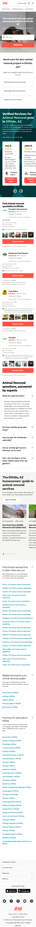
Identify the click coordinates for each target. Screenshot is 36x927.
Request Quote (18, 241)
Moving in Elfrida (8, 766)
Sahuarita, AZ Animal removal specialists (17, 642)
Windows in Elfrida (9, 838)
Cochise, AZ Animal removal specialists (16, 592)
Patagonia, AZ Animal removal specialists (17, 618)
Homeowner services (9, 862)
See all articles (11, 500)
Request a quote (11, 180)
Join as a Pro (22, 3)
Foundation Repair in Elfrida (12, 834)
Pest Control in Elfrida (10, 693)
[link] (7, 174)
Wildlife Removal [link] (17, 9)
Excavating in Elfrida (9, 737)
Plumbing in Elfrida (9, 744)
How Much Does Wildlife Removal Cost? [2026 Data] (14, 526)
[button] (5, 235)
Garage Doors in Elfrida (10, 809)
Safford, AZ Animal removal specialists (16, 635)
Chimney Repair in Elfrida (11, 703)
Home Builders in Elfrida (11, 777)
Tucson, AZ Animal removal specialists (16, 631)
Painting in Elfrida (8, 751)
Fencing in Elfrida (8, 762)
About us (5, 879)
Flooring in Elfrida (8, 820)
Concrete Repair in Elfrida (11, 759)
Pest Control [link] (6, 9)
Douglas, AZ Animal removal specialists (17, 588)
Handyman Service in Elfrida (12, 812)
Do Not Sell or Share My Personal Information (18, 920)
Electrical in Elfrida (9, 769)
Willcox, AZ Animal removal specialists (16, 611)
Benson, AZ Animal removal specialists (16, 614)
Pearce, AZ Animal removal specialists (16, 584)
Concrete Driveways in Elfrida (13, 755)
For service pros (7, 868)
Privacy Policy (23, 914)
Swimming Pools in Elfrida (11, 773)
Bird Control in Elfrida (10, 707)
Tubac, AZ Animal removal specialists (16, 665)
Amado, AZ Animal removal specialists (16, 655)
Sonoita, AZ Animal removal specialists (16, 628)
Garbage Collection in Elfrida (12, 823)
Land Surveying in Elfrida (11, 748)
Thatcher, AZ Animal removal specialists (17, 638)
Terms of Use (13, 914)
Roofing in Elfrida (8, 696)
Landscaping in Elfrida (10, 791)
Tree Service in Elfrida (10, 795)
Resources (5, 873)
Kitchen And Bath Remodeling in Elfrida (16, 787)
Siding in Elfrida (8, 700)
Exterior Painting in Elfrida (11, 741)
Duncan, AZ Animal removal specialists (16, 646)
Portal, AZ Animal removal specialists (16, 601)
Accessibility (18, 917)
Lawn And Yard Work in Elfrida (13, 816)
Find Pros (18, 45)
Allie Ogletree (7, 521)
